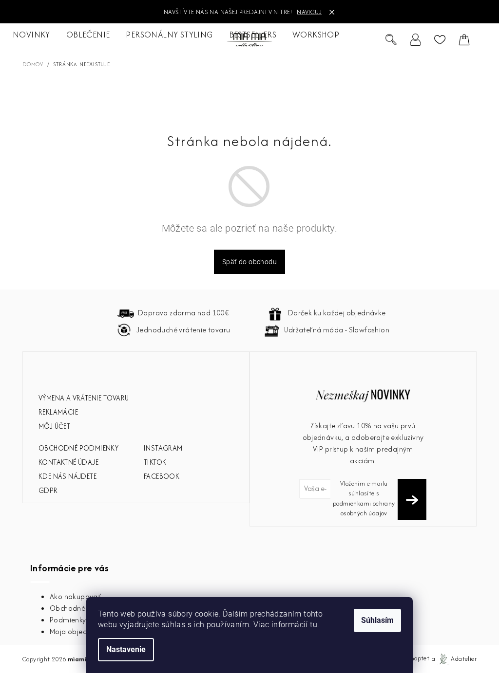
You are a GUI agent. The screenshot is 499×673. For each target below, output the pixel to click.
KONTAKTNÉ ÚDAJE (68, 462)
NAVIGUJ (309, 12)
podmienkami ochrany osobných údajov (364, 508)
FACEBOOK (161, 476)
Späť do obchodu (249, 262)
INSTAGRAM (163, 448)
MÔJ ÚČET (54, 426)
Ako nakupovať (75, 596)
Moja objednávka (79, 631)
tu (313, 624)
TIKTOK (155, 462)
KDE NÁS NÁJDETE (67, 476)
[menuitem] (31, 35)
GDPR (48, 490)
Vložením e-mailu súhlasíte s (364, 498)
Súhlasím (377, 620)
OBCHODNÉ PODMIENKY (78, 448)
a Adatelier (454, 658)
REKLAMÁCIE (58, 412)
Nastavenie (126, 649)
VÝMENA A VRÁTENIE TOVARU (83, 398)
